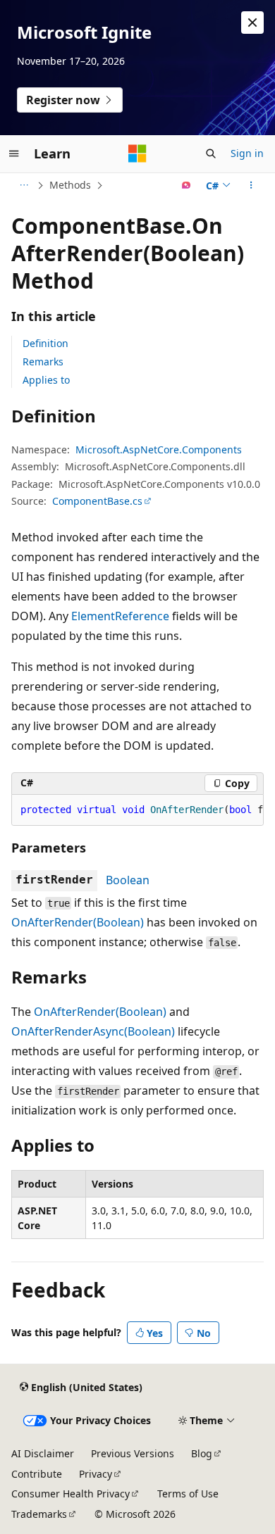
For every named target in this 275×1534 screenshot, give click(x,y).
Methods (70, 184)
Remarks (43, 361)
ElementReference (120, 616)
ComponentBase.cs (97, 501)
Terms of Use (188, 1493)
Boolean (127, 880)
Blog (201, 1453)
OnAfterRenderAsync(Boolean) (93, 1031)
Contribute (36, 1473)
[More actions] (251, 185)
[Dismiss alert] (252, 22)
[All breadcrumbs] (23, 185)
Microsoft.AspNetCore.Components (158, 449)
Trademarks (39, 1514)
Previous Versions (132, 1453)
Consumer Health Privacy (70, 1493)
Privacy (95, 1473)
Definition (45, 343)
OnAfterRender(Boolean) (77, 922)
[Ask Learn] (186, 185)
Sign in (247, 153)
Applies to (46, 379)
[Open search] (211, 153)
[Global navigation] (14, 153)
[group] (137, 810)
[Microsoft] (137, 153)
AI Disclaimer (42, 1453)
